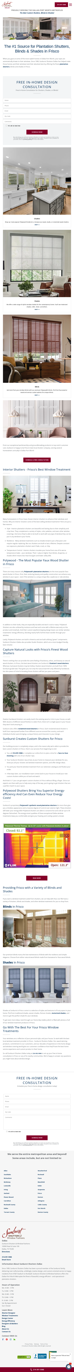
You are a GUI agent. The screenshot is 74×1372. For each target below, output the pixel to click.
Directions (6, 1252)
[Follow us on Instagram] (11, 1340)
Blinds (7, 907)
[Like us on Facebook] (3, 1340)
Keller (40, 1186)
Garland (6, 1193)
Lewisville (7, 1186)
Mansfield (41, 1182)
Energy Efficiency (8, 1321)
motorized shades (59, 1013)
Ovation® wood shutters (59, 663)
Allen (5, 1171)
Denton (40, 1197)
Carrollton (7, 1201)
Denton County (43, 1212)
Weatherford (42, 1171)
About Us (5, 1329)
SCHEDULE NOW (37, 132)
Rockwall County (9, 1205)
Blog (3, 1326)
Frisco (40, 1193)
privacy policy (27, 139)
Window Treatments (10, 1316)
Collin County (42, 1205)
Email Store (6, 1260)
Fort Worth (41, 1208)
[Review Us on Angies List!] (24, 1357)
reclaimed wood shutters (28, 729)
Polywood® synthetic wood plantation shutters (38, 805)
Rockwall (41, 1174)
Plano (40, 1178)
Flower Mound (8, 1197)
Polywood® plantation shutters (36, 572)
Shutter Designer (8, 1313)
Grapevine (41, 1189)
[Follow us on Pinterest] (7, 1340)
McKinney (7, 1182)
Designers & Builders (10, 1324)
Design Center (7, 1318)
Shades (8, 962)
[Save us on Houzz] (14, 1340)
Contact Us (6, 1332)
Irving (6, 1189)
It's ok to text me (14, 126)
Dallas (6, 1208)
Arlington (41, 1201)
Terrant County (9, 1212)
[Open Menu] (70, 4)
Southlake (7, 1174)
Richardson (8, 1178)
